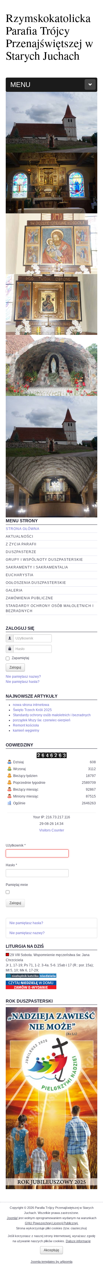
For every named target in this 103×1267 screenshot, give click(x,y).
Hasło (11, 865)
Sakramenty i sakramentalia (37, 567)
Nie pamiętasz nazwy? (23, 677)
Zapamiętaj (20, 658)
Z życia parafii (21, 544)
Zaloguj (15, 667)
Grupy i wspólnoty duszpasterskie (44, 560)
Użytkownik (16, 845)
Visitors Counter (51, 830)
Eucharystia (19, 575)
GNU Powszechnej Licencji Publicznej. (51, 1223)
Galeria (14, 590)
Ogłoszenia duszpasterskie (36, 583)
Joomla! (12, 1218)
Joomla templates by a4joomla (51, 1261)
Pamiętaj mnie (17, 885)
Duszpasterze (21, 552)
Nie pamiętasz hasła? (22, 682)
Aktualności (19, 537)
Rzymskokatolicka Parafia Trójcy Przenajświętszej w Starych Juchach (49, 36)
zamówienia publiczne (29, 598)
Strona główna (22, 529)
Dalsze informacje (78, 1241)
